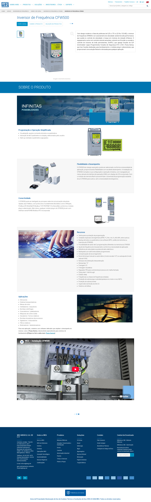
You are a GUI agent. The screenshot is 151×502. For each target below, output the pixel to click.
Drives (59, 447)
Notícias (110, 2)
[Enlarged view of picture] (50, 54)
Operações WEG (41, 451)
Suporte (69, 4)
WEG (4, 4)
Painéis (59, 456)
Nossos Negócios (42, 460)
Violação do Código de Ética (105, 448)
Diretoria (39, 448)
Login (142, 2)
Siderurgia (80, 446)
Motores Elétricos (62, 440)
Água (78, 448)
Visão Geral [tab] (22, 24)
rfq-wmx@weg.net (22, 468)
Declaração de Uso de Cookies (56, 499)
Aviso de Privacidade (37, 499)
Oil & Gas (79, 440)
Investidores (51, 4)
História (39, 446)
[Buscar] (147, 6)
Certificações (41, 462)
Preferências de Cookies (77, 493)
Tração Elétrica (81, 462)
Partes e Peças (61, 461)
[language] (148, 2)
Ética (60, 4)
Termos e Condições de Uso (76, 499)
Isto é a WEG (40, 440)
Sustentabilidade (42, 457)
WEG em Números (42, 443)
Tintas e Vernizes (62, 458)
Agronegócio (80, 451)
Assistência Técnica (103, 446)
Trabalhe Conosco (129, 2)
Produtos (27, 4)
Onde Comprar (101, 443)
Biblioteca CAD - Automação (125, 445)
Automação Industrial (63, 453)
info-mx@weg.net (26, 463)
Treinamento (118, 2)
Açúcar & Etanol (81, 454)
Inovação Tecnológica (43, 454)
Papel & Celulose (81, 460)
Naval (78, 443)
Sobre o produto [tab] (36, 24)
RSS (89, 499)
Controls (59, 450)
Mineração (80, 457)
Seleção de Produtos (54, 24)
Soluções (38, 4)
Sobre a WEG (14, 4)
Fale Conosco (101, 440)
